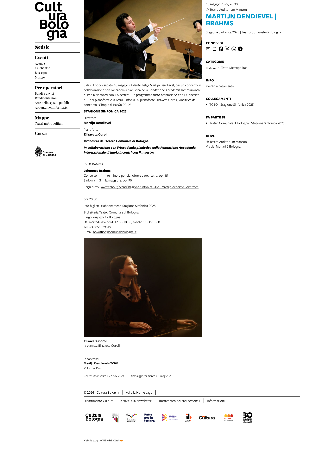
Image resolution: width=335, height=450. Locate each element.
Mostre (40, 77)
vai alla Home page (139, 392)
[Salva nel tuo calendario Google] (214, 49)
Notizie (42, 46)
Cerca (41, 132)
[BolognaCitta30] (248, 418)
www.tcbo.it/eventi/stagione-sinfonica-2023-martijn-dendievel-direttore (150, 187)
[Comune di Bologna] (45, 151)
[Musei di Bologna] (115, 418)
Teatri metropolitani (49, 123)
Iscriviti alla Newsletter (135, 400)
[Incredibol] (188, 418)
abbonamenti (112, 205)
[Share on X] (227, 49)
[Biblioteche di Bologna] (131, 418)
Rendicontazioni (46, 98)
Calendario (42, 68)
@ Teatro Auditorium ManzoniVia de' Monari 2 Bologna (227, 144)
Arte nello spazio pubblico (53, 102)
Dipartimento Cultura (98, 400)
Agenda (40, 63)
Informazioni (216, 400)
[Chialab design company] (103, 437)
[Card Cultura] (207, 418)
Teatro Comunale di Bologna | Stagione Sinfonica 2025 (247, 123)
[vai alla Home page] (57, 21)
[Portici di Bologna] (229, 418)
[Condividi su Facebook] (221, 49)
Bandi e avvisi (44, 93)
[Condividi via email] (208, 49)
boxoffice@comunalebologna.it (114, 232)
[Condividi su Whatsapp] (233, 49)
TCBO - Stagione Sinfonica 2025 (231, 104)
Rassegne (41, 72)
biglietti (95, 205)
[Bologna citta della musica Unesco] (170, 418)
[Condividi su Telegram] (240, 49)
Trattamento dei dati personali (179, 400)
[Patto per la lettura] (149, 418)
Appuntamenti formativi (51, 107)
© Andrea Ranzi (101, 363)
